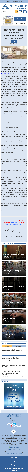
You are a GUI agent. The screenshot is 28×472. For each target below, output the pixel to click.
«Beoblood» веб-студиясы (14, 453)
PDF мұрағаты (20, 23)
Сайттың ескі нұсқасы (14, 449)
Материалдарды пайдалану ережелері (14, 469)
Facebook (22, 220)
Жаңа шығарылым (20, 18)
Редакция (14, 461)
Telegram (21, 222)
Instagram (7, 222)
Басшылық (14, 457)
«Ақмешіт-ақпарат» (17, 232)
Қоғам (14, 41)
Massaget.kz (5, 73)
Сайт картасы (14, 465)
